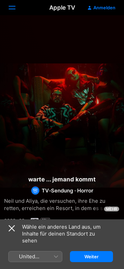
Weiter (91, 256)
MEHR (111, 209)
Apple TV (62, 7)
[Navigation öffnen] (16, 7)
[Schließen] (12, 228)
